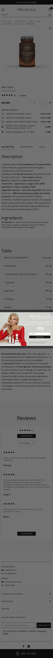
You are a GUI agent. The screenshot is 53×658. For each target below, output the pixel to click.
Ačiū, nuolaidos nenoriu (39, 339)
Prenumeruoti (39, 337)
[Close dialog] (51, 314)
